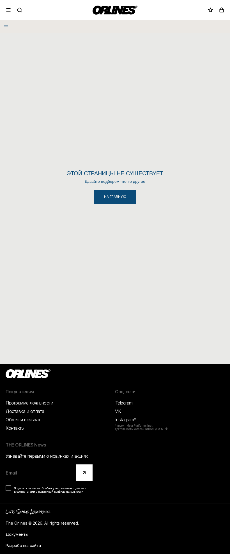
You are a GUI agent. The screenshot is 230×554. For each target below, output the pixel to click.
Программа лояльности (29, 403)
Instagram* (125, 419)
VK (118, 411)
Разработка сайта (23, 545)
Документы (17, 534)
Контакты (15, 428)
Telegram (124, 403)
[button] (8, 10)
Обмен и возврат (23, 419)
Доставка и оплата (25, 411)
